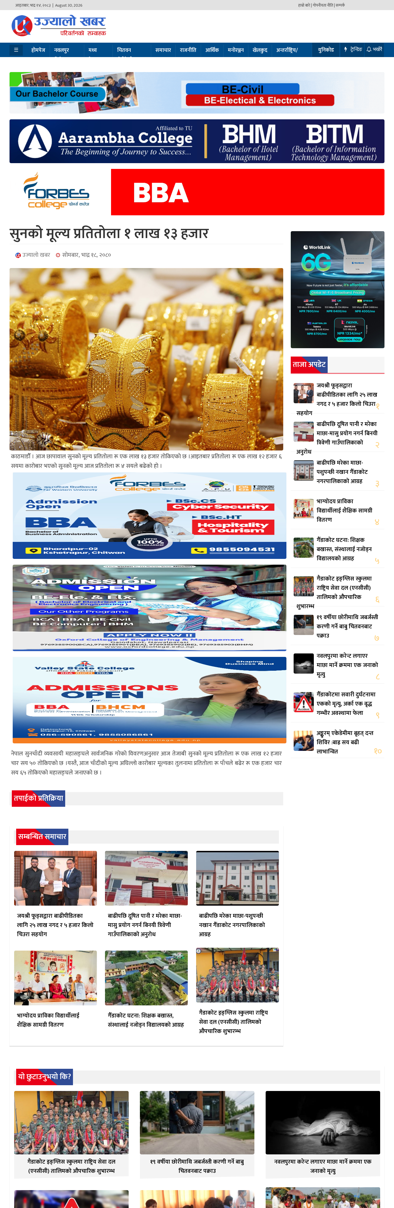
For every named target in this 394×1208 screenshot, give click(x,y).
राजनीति (188, 50)
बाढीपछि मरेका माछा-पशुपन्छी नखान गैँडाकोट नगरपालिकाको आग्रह (232, 925)
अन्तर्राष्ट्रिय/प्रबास (287, 55)
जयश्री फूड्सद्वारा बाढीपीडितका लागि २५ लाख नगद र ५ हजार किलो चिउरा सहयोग (55, 925)
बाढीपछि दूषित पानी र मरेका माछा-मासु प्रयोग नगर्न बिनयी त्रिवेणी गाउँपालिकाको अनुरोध (145, 925)
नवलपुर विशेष (61, 55)
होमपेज (38, 50)
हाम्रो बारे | (305, 5)
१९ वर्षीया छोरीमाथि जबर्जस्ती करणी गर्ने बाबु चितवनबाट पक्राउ (347, 627)
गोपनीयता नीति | (324, 5)
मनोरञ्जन (236, 50)
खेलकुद (260, 50)
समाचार (163, 50)
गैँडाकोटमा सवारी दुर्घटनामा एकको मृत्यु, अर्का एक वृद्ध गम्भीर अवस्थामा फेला (346, 704)
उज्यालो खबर (35, 255)
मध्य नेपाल (94, 55)
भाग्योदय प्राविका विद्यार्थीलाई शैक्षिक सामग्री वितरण (48, 1020)
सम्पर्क (340, 5)
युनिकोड (326, 50)
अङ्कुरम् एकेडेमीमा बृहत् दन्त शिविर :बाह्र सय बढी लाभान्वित (345, 742)
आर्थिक (212, 50)
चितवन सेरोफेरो (125, 55)
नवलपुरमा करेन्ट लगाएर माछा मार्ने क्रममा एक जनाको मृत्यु (347, 665)
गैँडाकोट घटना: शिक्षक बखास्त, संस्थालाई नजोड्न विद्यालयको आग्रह (146, 1020)
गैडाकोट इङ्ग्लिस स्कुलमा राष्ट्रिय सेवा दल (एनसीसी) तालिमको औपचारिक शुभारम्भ (233, 1022)
